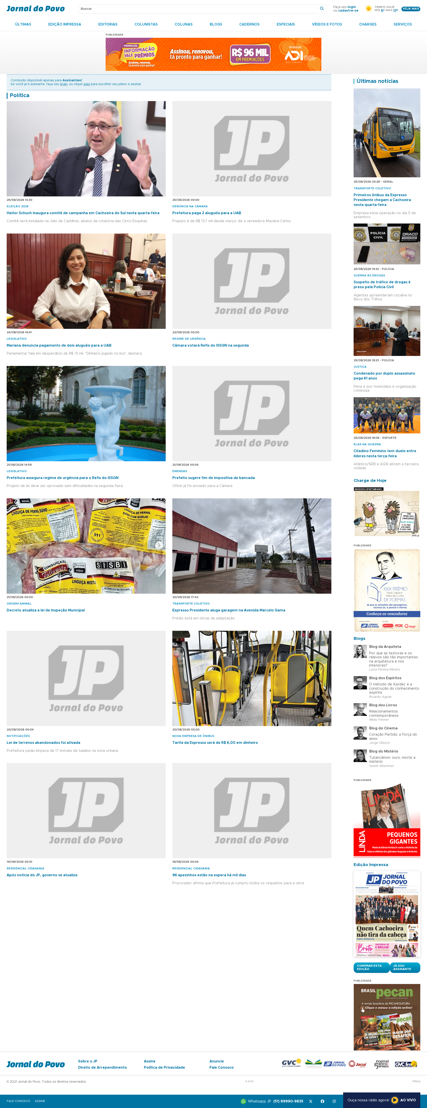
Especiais (286, 24)
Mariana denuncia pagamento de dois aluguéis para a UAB (59, 345)
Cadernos (249, 24)
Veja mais (411, 8)
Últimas (23, 24)
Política (19, 95)
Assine (149, 1061)
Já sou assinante (402, 967)
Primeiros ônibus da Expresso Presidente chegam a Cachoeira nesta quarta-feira (382, 200)
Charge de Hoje (370, 481)
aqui (87, 84)
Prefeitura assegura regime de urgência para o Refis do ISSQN (63, 478)
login (352, 7)
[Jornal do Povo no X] (311, 1101)
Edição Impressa (64, 24)
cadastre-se (348, 10)
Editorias (107, 24)
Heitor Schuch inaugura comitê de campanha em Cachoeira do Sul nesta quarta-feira (83, 213)
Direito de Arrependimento (102, 1067)
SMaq (416, 1081)
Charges (368, 24)
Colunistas (146, 24)
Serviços (403, 24)
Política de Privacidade (164, 1067)
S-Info (249, 1081)
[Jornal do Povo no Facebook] (323, 1101)
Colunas (184, 24)
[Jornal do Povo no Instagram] (335, 1101)
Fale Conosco (221, 1067)
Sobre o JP (87, 1061)
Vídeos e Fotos (327, 24)
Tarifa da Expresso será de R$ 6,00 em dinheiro (215, 743)
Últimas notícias (377, 81)
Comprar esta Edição (369, 967)
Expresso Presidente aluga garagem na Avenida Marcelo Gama (228, 610)
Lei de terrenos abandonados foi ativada (43, 743)
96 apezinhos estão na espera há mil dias (209, 875)
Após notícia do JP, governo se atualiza (42, 875)
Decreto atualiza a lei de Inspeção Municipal (46, 610)
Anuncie (216, 1061)
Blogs (216, 24)
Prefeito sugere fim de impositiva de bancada (213, 478)
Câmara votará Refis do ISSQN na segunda (210, 345)
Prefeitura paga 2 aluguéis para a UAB (206, 213)
